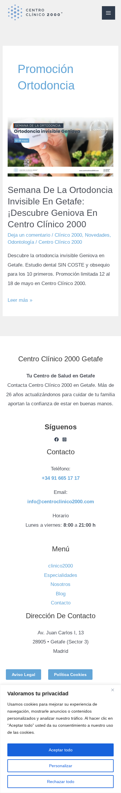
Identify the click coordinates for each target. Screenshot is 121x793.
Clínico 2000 (68, 235)
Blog (60, 594)
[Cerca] (114, 689)
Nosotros (60, 584)
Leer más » (20, 299)
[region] (60, 739)
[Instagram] (64, 439)
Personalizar (60, 765)
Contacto (60, 603)
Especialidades (60, 575)
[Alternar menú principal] (108, 13)
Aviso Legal (23, 674)
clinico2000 (60, 566)
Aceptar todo (61, 750)
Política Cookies (70, 674)
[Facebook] (56, 439)
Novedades (97, 235)
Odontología (21, 242)
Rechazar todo (60, 781)
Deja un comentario (29, 235)
